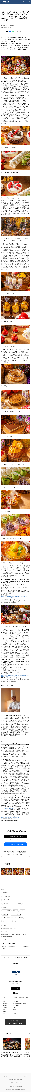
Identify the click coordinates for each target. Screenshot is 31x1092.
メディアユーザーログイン (15, 836)
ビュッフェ (5, 914)
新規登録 (24, 2)
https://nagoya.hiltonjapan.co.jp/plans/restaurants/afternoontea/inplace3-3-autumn (15, 675)
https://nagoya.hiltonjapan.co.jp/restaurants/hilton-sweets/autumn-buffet (13, 935)
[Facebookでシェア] (10, 31)
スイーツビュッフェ (16, 914)
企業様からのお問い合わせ (15, 1082)
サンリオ (15, 910)
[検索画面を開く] (29, 2)
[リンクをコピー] (20, 31)
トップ (3, 957)
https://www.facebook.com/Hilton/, (10, 817)
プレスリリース (11, 957)
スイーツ (23, 910)
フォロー (15, 988)
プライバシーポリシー (15, 1076)
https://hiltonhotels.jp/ (8, 808)
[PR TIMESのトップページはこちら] (6, 2)
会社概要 (6, 1076)
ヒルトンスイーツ (7, 921)
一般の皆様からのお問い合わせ (15, 1086)
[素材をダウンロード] (17, 31)
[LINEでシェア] (13, 31)
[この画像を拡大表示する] (6, 871)
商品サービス (6, 892)
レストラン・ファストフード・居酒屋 (12, 903)
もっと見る (27, 1033)
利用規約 (25, 1076)
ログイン (19, 2)
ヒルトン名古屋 (6, 910)
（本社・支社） (14, 928)
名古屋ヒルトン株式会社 (22, 957)
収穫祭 (21, 917)
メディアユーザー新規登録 (15, 844)
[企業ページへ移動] (16, 973)
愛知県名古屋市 (5, 928)
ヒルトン (16, 921)
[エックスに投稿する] (7, 31)
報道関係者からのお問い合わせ (15, 1079)
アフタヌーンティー (8, 917)
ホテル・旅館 (6, 899)
